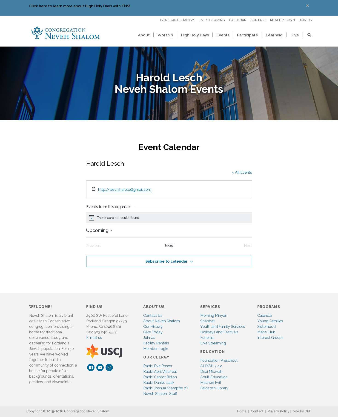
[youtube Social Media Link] (100, 367)
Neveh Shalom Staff (160, 393)
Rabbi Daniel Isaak (158, 382)
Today (169, 245)
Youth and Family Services (222, 326)
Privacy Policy (278, 411)
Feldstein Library (214, 388)
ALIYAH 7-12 (211, 366)
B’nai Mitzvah (211, 371)
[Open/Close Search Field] (307, 35)
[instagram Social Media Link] (109, 367)
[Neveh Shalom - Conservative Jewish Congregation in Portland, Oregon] (65, 32)
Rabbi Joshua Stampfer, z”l (165, 388)
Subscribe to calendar (167, 261)
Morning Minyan (213, 315)
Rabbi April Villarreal (160, 371)
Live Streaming (213, 343)
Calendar (264, 315)
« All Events (242, 172)
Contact (257, 411)
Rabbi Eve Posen (157, 366)
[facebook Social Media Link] (91, 367)
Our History (153, 326)
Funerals (207, 337)
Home (241, 411)
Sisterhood (266, 326)
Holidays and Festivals (219, 332)
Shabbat (207, 321)
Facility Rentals (156, 343)
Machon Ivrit (210, 382)
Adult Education (214, 377)
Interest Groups (270, 337)
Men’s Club (266, 332)
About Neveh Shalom (161, 321)
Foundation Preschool (219, 360)
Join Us (149, 337)
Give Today (153, 332)
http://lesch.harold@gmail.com (124, 189)
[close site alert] (308, 5)
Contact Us (152, 315)
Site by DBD (302, 411)
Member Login (155, 349)
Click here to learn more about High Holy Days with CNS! (79, 6)
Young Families (270, 321)
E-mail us (94, 337)
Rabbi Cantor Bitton (160, 377)
